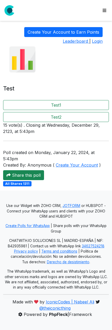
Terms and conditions (59, 251)
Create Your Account (77, 165)
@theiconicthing (55, 308)
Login (97, 41)
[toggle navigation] (104, 10)
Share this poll (26, 175)
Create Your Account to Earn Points (63, 32)
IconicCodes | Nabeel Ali (70, 301)
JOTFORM (71, 206)
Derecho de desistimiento (68, 262)
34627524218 (93, 246)
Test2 (56, 117)
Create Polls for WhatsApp (27, 226)
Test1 (56, 105)
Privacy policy (26, 251)
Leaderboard (76, 41)
